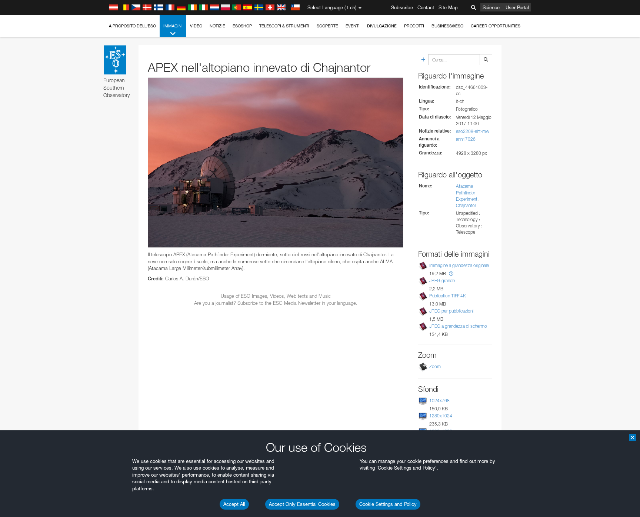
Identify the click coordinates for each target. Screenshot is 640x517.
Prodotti (414, 26)
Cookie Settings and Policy (388, 504)
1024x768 (439, 400)
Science (491, 7)
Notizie (217, 26)
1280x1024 (440, 415)
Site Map (448, 7)
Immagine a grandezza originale (459, 265)
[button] (451, 273)
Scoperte (327, 26)
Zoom (435, 366)
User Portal (517, 7)
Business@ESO (447, 26)
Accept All (234, 504)
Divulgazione (382, 26)
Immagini (173, 26)
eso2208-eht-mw (472, 131)
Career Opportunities (495, 26)
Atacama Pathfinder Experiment (466, 192)
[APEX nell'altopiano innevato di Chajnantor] (275, 162)
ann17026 (466, 139)
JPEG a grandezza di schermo (458, 326)
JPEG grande (442, 280)
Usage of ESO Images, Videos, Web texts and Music (276, 296)
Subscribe (402, 7)
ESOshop (242, 26)
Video (196, 26)
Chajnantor (466, 205)
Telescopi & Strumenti (284, 26)
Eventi (353, 26)
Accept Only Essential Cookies (302, 504)
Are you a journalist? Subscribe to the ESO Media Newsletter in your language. (275, 303)
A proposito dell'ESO (132, 26)
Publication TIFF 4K (447, 295)
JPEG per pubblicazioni (451, 311)
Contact (425, 7)
